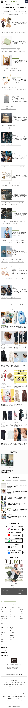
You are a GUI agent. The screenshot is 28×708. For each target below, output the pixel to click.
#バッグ (8, 32)
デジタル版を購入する (20, 590)
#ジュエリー (17, 185)
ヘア (10, 613)
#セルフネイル (21, 51)
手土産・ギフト (4, 637)
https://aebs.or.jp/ (15, 668)
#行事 (10, 51)
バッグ (2, 611)
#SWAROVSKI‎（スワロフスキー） (17, 202)
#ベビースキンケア (15, 32)
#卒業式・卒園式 (4, 185)
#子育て (18, 242)
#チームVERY (16, 163)
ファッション (4, 607)
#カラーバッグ (4, 163)
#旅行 (12, 106)
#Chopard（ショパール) (14, 221)
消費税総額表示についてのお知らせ (14, 674)
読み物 (11, 639)
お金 (2, 639)
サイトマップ (23, 682)
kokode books (20, 700)
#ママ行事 (3, 32)
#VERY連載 (4, 240)
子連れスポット (21, 611)
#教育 (23, 242)
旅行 (2, 634)
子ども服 (20, 614)
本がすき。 (18, 698)
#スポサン (23, 30)
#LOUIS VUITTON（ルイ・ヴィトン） (8, 30)
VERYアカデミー (13, 633)
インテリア (3, 630)
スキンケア (12, 611)
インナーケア (12, 616)
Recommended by (21, 447)
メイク (11, 609)
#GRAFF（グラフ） (19, 278)
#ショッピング (13, 127)
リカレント (12, 637)
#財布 (18, 49)
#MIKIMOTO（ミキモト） (11, 223)
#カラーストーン (4, 221)
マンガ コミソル (11, 698)
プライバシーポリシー (15, 682)
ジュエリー (3, 613)
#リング (3, 223)
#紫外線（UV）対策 (19, 4)
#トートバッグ (23, 163)
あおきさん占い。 (5, 645)
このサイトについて (6, 682)
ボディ (11, 614)
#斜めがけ (3, 297)
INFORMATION (14, 680)
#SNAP (10, 163)
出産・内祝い (21, 613)
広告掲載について (7, 684)
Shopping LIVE (4, 650)
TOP (1, 601)
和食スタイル (14, 694)
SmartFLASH (10, 696)
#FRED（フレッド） (10, 259)
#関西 (3, 125)
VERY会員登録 (4, 655)
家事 (2, 636)
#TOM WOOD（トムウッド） (15, 204)
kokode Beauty (13, 700)
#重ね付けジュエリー (12, 87)
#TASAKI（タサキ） (5, 127)
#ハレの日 (11, 185)
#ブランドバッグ (12, 70)
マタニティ (3, 621)
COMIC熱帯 (16, 696)
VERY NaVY (4, 652)
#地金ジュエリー (4, 204)
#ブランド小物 (4, 51)
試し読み (6, 593)
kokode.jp (7, 700)
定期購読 (20, 593)
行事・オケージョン (4, 618)
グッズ (20, 616)
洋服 (2, 614)
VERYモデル (12, 635)
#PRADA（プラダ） (19, 261)
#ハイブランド (4, 70)
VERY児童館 (21, 609)
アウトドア (3, 632)
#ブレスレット (15, 280)
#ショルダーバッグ (5, 166)
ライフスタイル (4, 627)
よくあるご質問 (15, 684)
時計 (2, 623)
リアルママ (21, 621)
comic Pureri (22, 696)
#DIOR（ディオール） (10, 278)
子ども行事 (21, 618)
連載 (10, 630)
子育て (19, 607)
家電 (2, 641)
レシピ (2, 629)
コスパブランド (4, 616)
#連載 (7, 68)
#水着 (18, 30)
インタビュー (12, 632)
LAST (21, 304)
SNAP (2, 620)
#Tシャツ (14, 4)
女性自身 (4, 696)
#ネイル (22, 32)
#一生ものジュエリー (8, 4)
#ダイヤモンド (4, 87)
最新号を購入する (6, 590)
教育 (19, 620)
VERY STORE (4, 647)
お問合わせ (22, 684)
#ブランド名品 (19, 70)
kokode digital (14, 701)
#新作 (7, 106)
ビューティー (12, 607)
